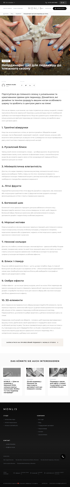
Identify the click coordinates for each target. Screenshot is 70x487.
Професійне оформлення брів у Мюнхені (27, 459)
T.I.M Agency (34, 483)
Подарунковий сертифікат (46, 425)
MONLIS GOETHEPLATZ (11, 425)
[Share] (34, 85)
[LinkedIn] (30, 85)
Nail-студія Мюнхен (8, 459)
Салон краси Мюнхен (9, 463)
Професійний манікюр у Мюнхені (26, 463)
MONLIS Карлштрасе (11, 422)
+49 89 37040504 (10, 444)
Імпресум (44, 483)
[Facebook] (21, 85)
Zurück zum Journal (11, 56)
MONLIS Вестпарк (10, 419)
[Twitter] (26, 85)
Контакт (40, 431)
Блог (42, 8)
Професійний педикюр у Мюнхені (50, 459)
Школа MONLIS (7, 8)
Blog (39, 422)
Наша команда (18, 8)
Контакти (48, 8)
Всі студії (40, 419)
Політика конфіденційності (58, 483)
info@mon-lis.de (10, 447)
